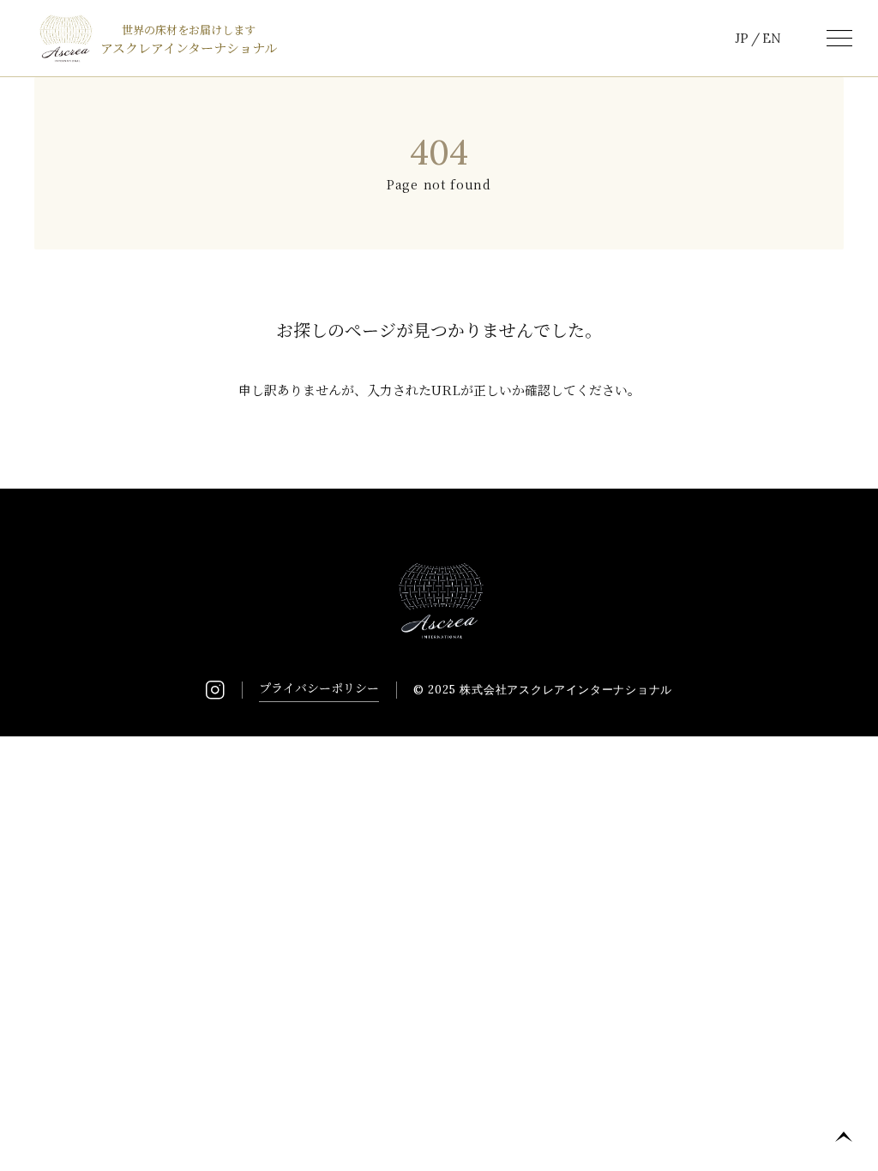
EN (771, 38)
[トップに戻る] (844, 1137)
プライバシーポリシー (319, 687)
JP (742, 38)
